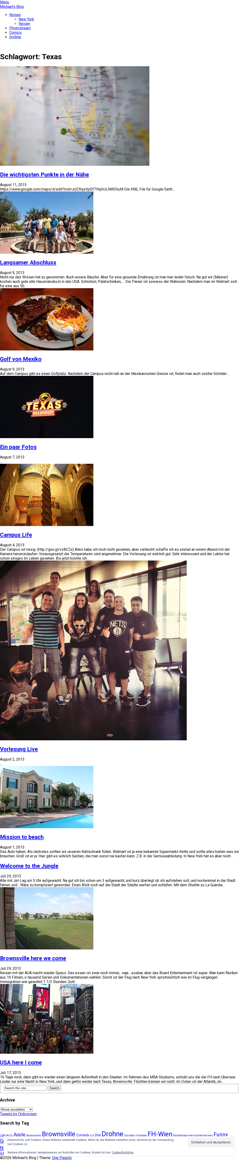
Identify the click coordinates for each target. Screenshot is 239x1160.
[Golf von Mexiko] (46, 349)
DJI (92, 1135)
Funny (221, 1134)
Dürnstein (129, 1135)
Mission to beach (22, 837)
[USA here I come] (46, 1052)
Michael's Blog (12, 6)
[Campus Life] (46, 525)
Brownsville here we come (33, 958)
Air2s (10, 1135)
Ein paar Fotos (18, 447)
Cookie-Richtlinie (123, 1152)
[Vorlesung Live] (93, 739)
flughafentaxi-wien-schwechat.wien (193, 1135)
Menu (4, 2)
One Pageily (62, 1158)
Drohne (15, 37)
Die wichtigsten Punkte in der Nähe (44, 174)
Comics (15, 32)
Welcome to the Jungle (29, 866)
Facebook (141, 1135)
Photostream (20, 28)
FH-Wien (160, 1134)
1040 (3, 1135)
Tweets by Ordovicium (18, 1114)
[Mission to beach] (46, 827)
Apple (19, 1134)
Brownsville (58, 1134)
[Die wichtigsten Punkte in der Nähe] (74, 164)
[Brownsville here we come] (46, 948)
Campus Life (16, 535)
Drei (98, 1135)
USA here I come (21, 1062)
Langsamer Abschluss (28, 262)
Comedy (82, 1135)
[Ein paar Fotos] (46, 437)
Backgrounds (33, 1135)
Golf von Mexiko (21, 359)
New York (26, 19)
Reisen (15, 15)
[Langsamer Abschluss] (46, 252)
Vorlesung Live (19, 749)
